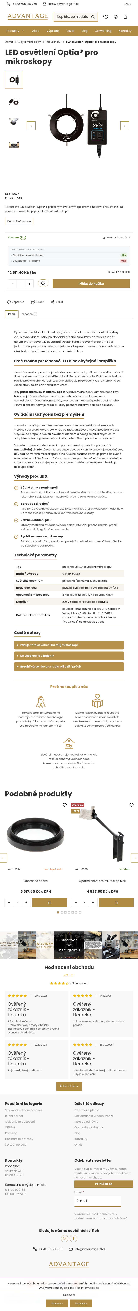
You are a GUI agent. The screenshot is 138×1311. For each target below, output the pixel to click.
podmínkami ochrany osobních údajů (100, 1218)
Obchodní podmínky (89, 1127)
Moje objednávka (86, 1122)
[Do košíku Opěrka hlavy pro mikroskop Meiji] (116, 902)
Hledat (93, 17)
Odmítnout (57, 1303)
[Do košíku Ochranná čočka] (49, 902)
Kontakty (125, 31)
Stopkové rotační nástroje (23, 1110)
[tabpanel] (35, 855)
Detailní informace (19, 221)
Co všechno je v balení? (37, 656)
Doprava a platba (87, 1110)
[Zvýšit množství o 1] (29, 284)
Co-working (103, 31)
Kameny (11, 1133)
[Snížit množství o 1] (12, 284)
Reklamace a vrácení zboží (93, 1116)
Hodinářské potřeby (19, 1139)
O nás (78, 1145)
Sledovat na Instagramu (69, 945)
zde (96, 1288)
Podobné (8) (30, 314)
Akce (35, 31)
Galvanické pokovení (20, 1122)
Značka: (13, 198)
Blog (84, 31)
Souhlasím (81, 1303)
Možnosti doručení (118, 237)
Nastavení (69, 1294)
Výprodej (53, 31)
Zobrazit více (69, 1086)
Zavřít (84, 308)
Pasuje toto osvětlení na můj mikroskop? (49, 645)
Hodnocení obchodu (69, 967)
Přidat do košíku (91, 283)
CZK (126, 4)
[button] (124, 125)
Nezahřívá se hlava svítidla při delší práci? (50, 666)
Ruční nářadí (14, 1116)
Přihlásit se (103, 1184)
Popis (11, 314)
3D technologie (15, 1145)
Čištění (10, 1127)
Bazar (70, 31)
